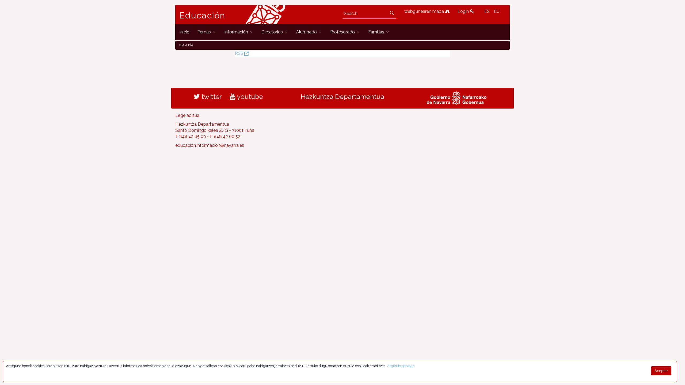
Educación (202, 15)
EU (497, 11)
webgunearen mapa (424, 11)
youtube (249, 97)
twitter (211, 97)
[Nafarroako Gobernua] (456, 97)
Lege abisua (187, 115)
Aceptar (661, 371)
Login (464, 11)
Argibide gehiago (400, 366)
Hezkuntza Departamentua (342, 97)
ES (487, 11)
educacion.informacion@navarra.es (209, 145)
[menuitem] (184, 32)
